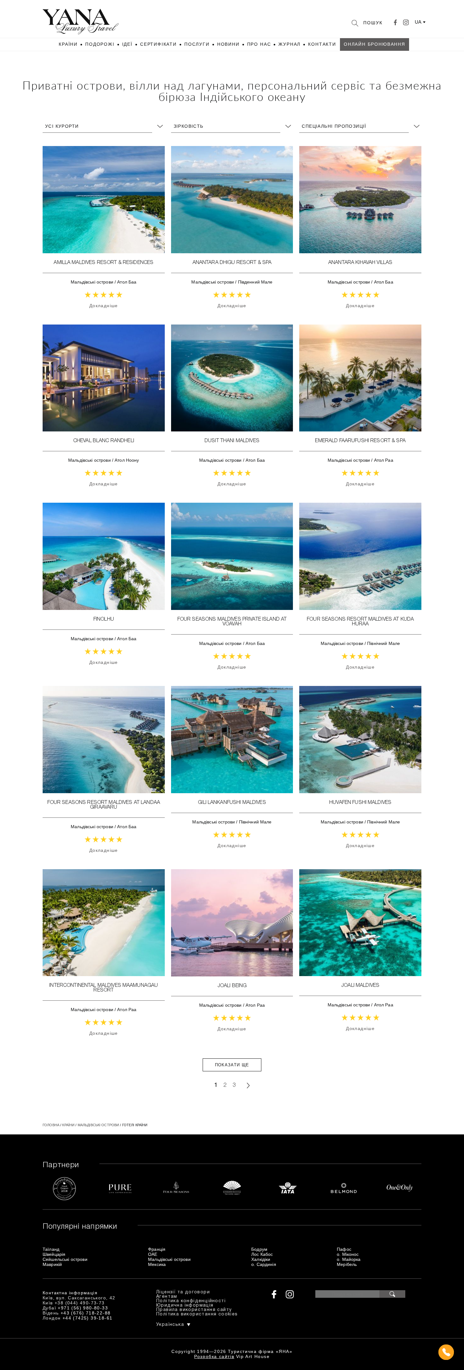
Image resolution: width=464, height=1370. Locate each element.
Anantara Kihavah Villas (360, 263)
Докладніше (103, 305)
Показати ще (232, 1065)
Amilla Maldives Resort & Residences (103, 263)
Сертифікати (158, 44)
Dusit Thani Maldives (232, 441)
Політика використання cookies (197, 1314)
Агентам (166, 1297)
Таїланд (51, 1249)
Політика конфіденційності (191, 1301)
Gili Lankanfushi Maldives (232, 802)
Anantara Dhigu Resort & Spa (232, 263)
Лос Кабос (262, 1254)
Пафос (344, 1249)
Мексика (157, 1264)
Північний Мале (383, 643)
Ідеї (127, 44)
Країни (68, 44)
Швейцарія (54, 1254)
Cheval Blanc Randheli (103, 441)
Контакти (322, 44)
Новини (228, 44)
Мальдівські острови (92, 281)
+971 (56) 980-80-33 (83, 1307)
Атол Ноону (127, 460)
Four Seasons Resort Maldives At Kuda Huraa (360, 621)
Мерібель (347, 1264)
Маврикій (52, 1264)
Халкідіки (260, 1259)
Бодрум (259, 1249)
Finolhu (103, 619)
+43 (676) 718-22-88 (86, 1312)
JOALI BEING (232, 986)
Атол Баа (126, 281)
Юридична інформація (185, 1305)
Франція (156, 1249)
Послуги (197, 44)
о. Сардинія (263, 1264)
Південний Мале (255, 281)
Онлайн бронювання (374, 44)
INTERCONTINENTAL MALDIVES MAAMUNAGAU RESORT (103, 987)
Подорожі (100, 44)
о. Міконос (348, 1254)
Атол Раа (383, 460)
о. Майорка (348, 1259)
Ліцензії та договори (183, 1292)
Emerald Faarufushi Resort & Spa (360, 441)
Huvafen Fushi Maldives (360, 802)
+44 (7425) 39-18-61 (87, 1317)
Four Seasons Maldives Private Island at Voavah (232, 621)
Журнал (289, 44)
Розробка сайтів (214, 1356)
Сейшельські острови (65, 1259)
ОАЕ (152, 1254)
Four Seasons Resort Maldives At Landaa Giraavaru (103, 805)
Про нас (259, 44)
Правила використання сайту (194, 1310)
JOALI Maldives (360, 985)
